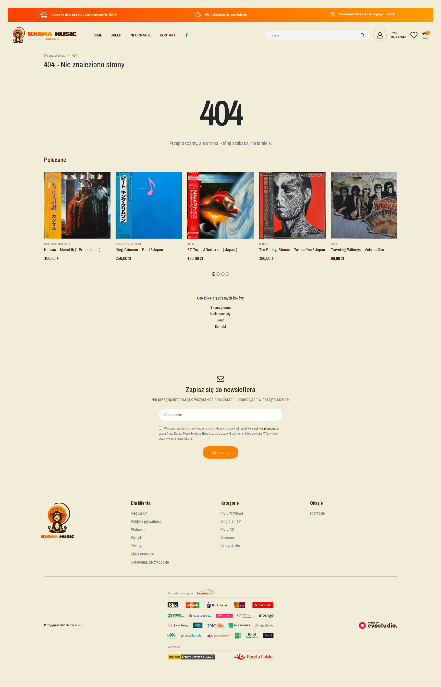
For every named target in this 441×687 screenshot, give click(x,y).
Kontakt (168, 35)
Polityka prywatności (146, 521)
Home (97, 35)
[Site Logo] (45, 35)
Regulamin (139, 513)
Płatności (138, 529)
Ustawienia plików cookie (150, 562)
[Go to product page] (77, 205)
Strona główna (220, 307)
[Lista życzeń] (414, 35)
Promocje (317, 513)
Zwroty (136, 546)
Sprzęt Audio (230, 546)
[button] (213, 274)
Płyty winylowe (231, 513)
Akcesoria (228, 537)
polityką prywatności (266, 428)
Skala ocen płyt (220, 314)
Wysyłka (137, 537)
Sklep (116, 35)
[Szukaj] (363, 35)
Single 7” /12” (230, 521)
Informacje (140, 35)
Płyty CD (227, 529)
